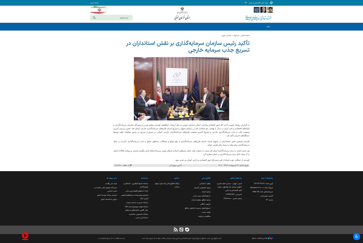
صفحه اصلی (245, 35)
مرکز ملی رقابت (111, 183)
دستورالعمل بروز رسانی (202, 195)
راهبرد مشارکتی (205, 183)
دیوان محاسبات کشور (109, 199)
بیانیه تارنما (206, 191)
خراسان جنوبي (227, 35)
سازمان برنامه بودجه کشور (107, 195)
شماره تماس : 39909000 (233, 198)
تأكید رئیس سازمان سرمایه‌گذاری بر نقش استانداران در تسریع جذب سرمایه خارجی (188, 46)
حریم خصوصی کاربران (202, 187)
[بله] (187, 230)
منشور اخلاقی (205, 204)
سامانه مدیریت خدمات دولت (137, 202)
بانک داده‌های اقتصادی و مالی (137, 191)
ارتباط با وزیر (94, 3)
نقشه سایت (206, 212)
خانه (268, 26)
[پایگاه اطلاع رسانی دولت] (257, 9)
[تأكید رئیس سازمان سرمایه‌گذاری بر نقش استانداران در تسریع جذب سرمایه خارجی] (181, 88)
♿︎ (357, 236)
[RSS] (176, 230)
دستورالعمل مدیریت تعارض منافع (198, 208)
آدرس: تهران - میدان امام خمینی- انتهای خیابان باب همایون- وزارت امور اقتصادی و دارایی (229, 187)
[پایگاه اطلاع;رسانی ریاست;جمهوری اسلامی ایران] (263, 9)
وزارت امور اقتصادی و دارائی (182, 14)
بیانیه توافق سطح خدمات (201, 200)
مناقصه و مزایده (204, 216)
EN (246, 3)
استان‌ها (236, 35)
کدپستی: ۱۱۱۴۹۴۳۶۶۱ (233, 194)
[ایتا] (181, 230)
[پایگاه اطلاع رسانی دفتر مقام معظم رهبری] (270, 9)
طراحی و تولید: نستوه (260, 238)
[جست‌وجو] (94, 18)
